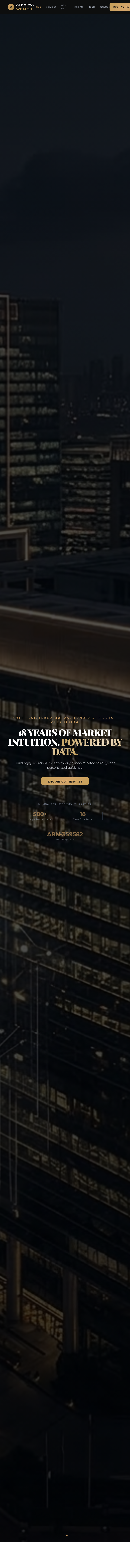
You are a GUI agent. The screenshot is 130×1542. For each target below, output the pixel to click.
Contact (105, 7)
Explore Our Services (65, 781)
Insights (79, 7)
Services (51, 7)
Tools (92, 7)
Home (37, 7)
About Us (64, 7)
